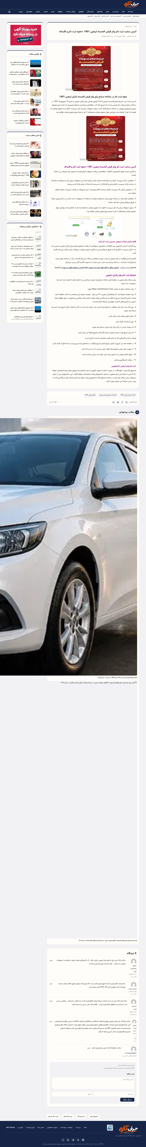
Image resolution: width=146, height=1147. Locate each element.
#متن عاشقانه (105, 16)
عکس (107, 12)
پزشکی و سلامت (70, 12)
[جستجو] (9, 11)
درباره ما (78, 1127)
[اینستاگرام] (68, 1140)
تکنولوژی (81, 12)
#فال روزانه (97, 16)
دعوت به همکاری (52, 1127)
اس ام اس (115, 12)
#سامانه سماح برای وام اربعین (107, 395)
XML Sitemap (10, 1127)
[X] (126, 402)
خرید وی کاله (81, 1116)
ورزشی (21, 12)
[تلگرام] (73, 1140)
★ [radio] (58, 402)
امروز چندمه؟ (30, 1127)
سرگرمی (38, 12)
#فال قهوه (90, 16)
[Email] (113, 402)
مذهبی (46, 12)
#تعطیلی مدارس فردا (115, 16)
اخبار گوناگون (128, 26)
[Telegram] (118, 402)
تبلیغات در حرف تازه (66, 1127)
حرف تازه (130, 12)
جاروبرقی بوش (94, 1116)
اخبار (123, 12)
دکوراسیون (29, 12)
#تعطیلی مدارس (127, 16)
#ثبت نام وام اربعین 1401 (127, 395)
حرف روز (20, 1127)
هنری (52, 12)
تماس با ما (41, 1127)
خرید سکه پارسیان (53, 1116)
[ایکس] (78, 1140)
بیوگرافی (60, 12)
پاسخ (51, 960)
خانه (135, 26)
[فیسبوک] (63, 1140)
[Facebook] (122, 402)
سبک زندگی (90, 12)
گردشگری (99, 12)
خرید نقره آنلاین (67, 1116)
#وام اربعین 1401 (90, 395)
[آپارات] (83, 1140)
